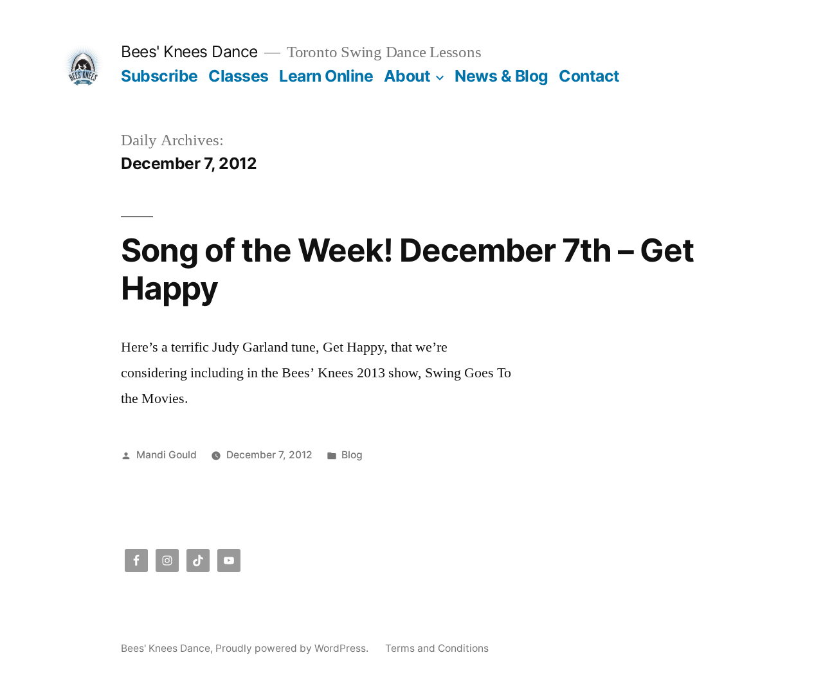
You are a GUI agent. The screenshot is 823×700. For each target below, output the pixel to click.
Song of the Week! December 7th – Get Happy (407, 269)
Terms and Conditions (437, 648)
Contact (589, 75)
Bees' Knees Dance (189, 51)
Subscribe (159, 75)
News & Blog (501, 75)
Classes (238, 75)
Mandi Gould (166, 455)
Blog (352, 455)
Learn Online (326, 75)
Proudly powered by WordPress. (293, 648)
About (407, 75)
